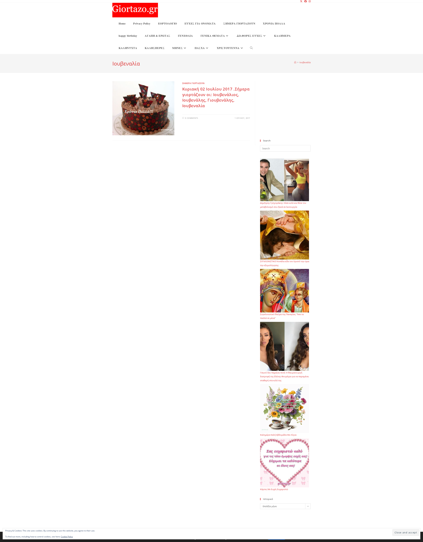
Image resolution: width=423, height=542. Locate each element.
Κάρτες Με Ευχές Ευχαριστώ (274, 489)
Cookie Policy (67, 536)
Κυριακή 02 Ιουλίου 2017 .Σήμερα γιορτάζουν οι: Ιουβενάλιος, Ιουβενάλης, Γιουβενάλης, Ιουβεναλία (216, 97)
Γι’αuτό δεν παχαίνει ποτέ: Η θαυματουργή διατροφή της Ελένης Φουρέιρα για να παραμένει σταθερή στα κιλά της (284, 376)
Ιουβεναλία (305, 62)
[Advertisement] (285, 112)
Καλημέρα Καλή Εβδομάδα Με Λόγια (278, 434)
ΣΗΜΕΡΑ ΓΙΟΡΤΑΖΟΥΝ (193, 83)
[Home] (295, 62)
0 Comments (191, 118)
